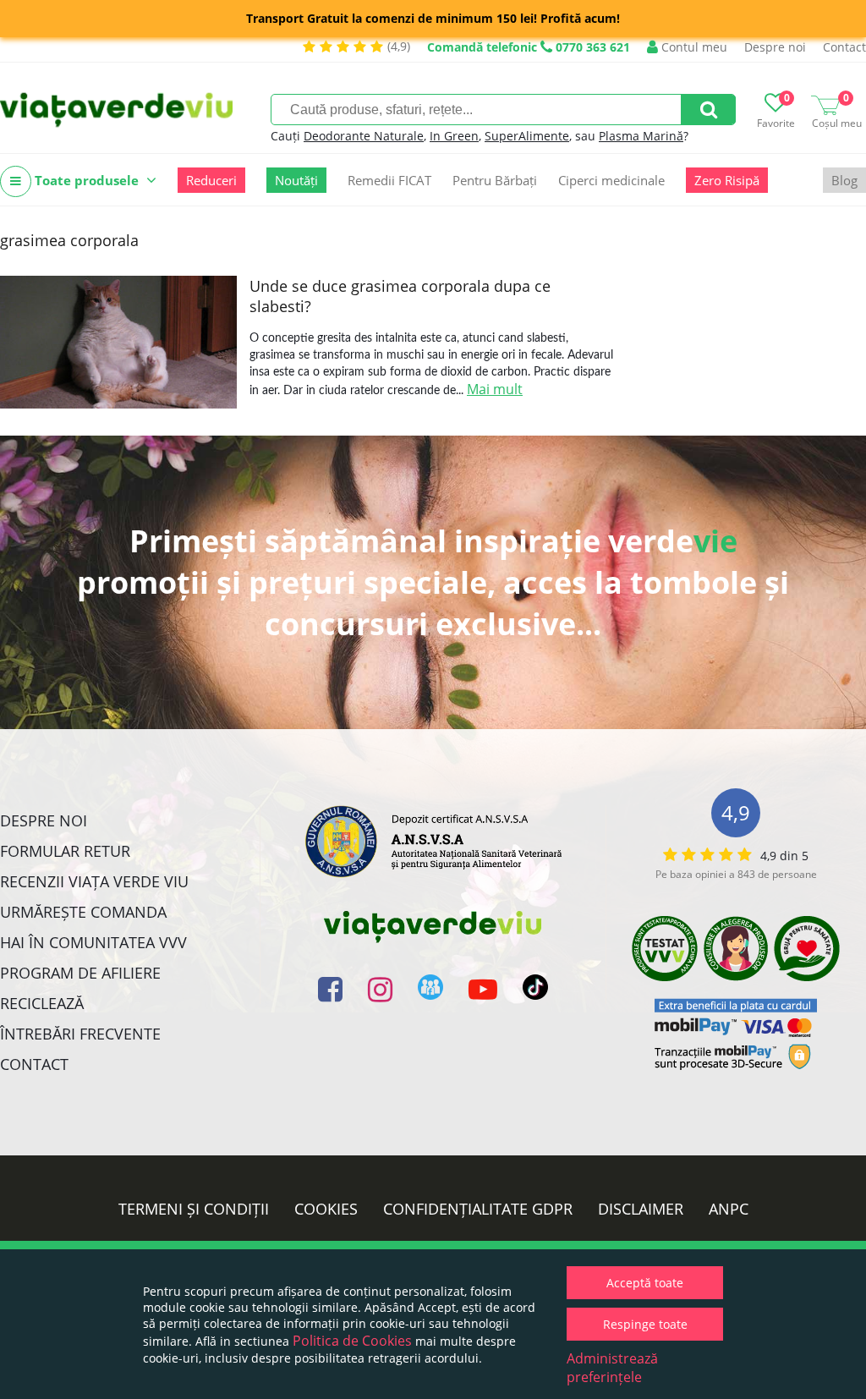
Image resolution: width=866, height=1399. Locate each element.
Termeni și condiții (193, 1209)
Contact (844, 47)
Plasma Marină (641, 136)
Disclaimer (640, 1209)
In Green (454, 136)
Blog (844, 180)
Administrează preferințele (612, 1367)
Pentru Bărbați (494, 180)
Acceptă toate (644, 1283)
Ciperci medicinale (611, 180)
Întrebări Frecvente (80, 1033)
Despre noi (775, 47)
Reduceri (211, 180)
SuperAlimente (527, 136)
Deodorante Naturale (364, 136)
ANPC (728, 1209)
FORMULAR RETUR (65, 851)
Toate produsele (86, 180)
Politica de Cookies (352, 1340)
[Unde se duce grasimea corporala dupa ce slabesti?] (118, 342)
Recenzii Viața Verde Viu (94, 881)
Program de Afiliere (80, 973)
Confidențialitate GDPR (478, 1209)
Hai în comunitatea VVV (93, 942)
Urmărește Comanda (83, 912)
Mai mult (495, 389)
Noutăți (296, 180)
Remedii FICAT (389, 180)
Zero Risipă (726, 180)
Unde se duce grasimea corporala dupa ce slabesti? (400, 296)
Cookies (326, 1209)
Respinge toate (645, 1324)
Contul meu (692, 47)
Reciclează (42, 1003)
